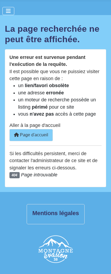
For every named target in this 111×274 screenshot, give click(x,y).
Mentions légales (55, 213)
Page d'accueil (33, 135)
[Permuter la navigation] (8, 11)
